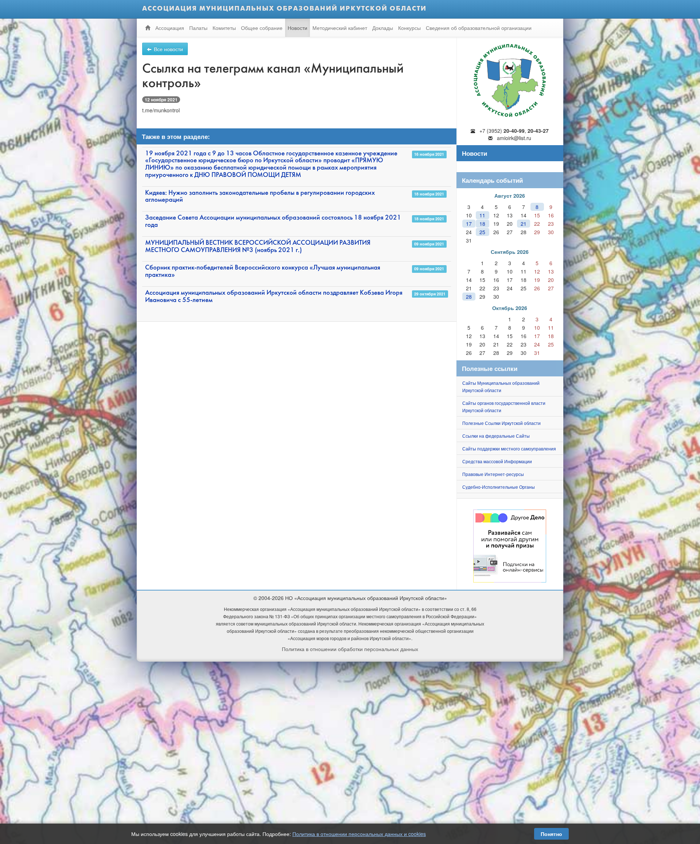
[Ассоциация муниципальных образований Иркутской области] (510, 78)
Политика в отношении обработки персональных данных (350, 649)
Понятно (551, 833)
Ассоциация (169, 27)
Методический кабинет (339, 27)
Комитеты (224, 27)
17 (469, 223)
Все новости (167, 49)
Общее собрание (262, 27)
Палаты (198, 27)
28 (469, 296)
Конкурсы (409, 27)
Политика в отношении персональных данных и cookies (359, 833)
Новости (297, 27)
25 (482, 232)
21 (523, 223)
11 (482, 215)
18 (482, 223)
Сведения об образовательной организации (479, 27)
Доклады (382, 27)
